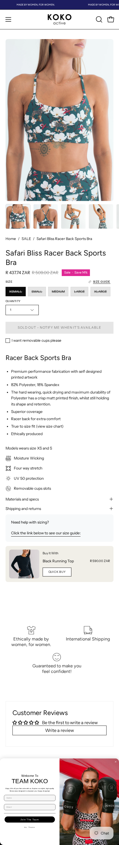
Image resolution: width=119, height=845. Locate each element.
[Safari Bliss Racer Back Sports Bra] (18, 216)
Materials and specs (22, 499)
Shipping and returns (23, 508)
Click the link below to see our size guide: (46, 533)
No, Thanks (29, 827)
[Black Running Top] (24, 564)
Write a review (59, 730)
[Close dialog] (115, 762)
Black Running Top (58, 561)
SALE (26, 238)
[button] (98, 19)
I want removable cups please (36, 340)
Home (11, 238)
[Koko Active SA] (59, 19)
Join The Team (29, 819)
